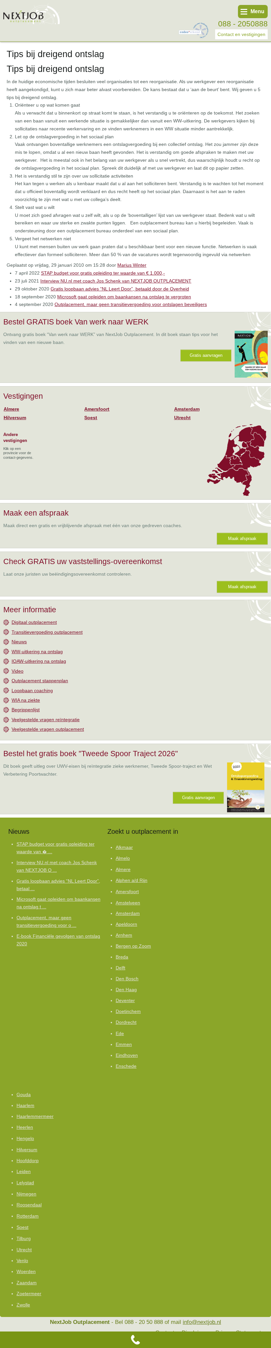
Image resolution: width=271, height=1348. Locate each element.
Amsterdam (187, 409)
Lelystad (25, 1182)
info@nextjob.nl (202, 1322)
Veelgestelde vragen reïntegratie (46, 719)
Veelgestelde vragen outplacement (48, 729)
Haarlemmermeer (35, 1116)
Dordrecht (126, 1022)
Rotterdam (28, 1216)
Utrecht (182, 417)
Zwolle (23, 1304)
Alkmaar (124, 847)
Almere (11, 409)
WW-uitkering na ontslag (37, 651)
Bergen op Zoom (133, 946)
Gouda (24, 1094)
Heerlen (25, 1127)
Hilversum (15, 417)
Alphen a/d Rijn (131, 880)
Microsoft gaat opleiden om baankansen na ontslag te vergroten (124, 296)
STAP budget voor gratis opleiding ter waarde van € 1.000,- (103, 273)
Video (17, 671)
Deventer (125, 1000)
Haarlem (25, 1105)
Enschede (126, 1066)
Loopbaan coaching (32, 690)
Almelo (123, 858)
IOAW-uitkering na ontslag (39, 661)
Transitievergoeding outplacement (47, 632)
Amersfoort (96, 409)
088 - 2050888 (243, 23)
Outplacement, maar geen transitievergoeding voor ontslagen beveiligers (131, 304)
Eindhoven (127, 1055)
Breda (122, 957)
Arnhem (124, 935)
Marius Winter (131, 265)
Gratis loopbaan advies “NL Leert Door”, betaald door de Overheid (120, 288)
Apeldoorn (126, 924)
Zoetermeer (29, 1293)
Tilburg (24, 1238)
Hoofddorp (28, 1160)
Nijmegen (26, 1193)
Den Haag (126, 989)
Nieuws (19, 641)
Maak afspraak (242, 538)
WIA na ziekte (26, 700)
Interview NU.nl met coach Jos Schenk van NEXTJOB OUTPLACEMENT (115, 281)
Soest (90, 417)
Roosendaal (29, 1204)
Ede (120, 1033)
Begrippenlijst (26, 709)
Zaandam (27, 1282)
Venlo (22, 1260)
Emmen (124, 1044)
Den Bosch (127, 978)
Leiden (24, 1171)
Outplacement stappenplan (40, 680)
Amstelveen (128, 902)
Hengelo (25, 1138)
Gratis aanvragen (206, 355)
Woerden (26, 1271)
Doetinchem (128, 1011)
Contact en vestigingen (241, 34)
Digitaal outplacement (34, 622)
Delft (120, 967)
